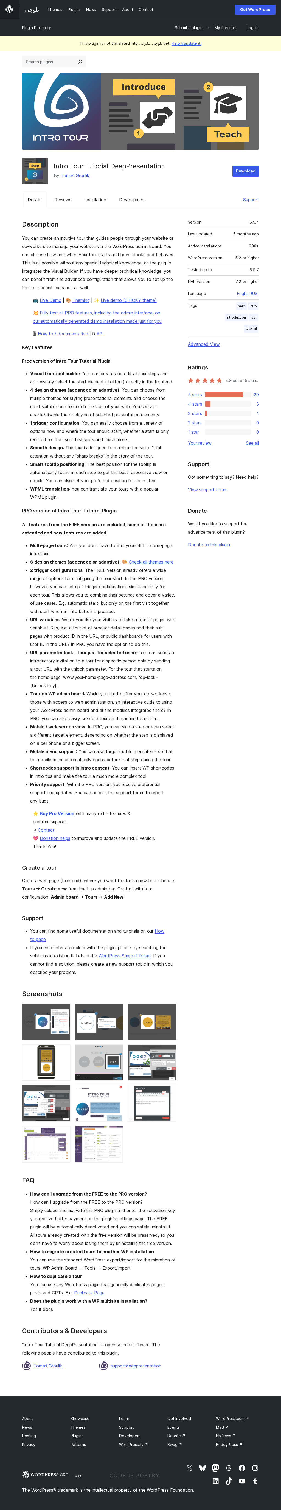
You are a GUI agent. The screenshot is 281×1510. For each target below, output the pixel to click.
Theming (81, 300)
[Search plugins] (80, 61)
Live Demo (50, 300)
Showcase (80, 1418)
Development (132, 199)
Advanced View (204, 344)
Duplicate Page (89, 1293)
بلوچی (79, 1475)
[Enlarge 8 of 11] (116, 1092)
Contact (46, 830)
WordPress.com (232, 1418)
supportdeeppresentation (136, 1366)
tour (253, 317)
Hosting (29, 1435)
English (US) (248, 293)
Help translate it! (186, 43)
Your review (200, 443)
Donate (176, 1435)
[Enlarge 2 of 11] (116, 1011)
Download (245, 171)
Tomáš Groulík (75, 175)
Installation (95, 199)
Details (34, 199)
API (100, 333)
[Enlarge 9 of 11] (169, 1092)
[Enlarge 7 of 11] (63, 1092)
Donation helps (55, 838)
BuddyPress (229, 1444)
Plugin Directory (36, 27)
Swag (174, 1444)
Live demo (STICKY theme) (129, 300)
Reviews (62, 199)
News (27, 1427)
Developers (129, 1435)
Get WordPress (255, 9)
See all (252, 443)
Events (173, 1427)
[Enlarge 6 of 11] (169, 1052)
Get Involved (179, 1418)
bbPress (226, 1435)
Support (251, 199)
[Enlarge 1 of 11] (63, 1011)
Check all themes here (151, 562)
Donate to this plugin (209, 544)
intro (253, 306)
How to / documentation (63, 333)
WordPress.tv (133, 1444)
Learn (124, 1418)
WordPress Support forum (125, 956)
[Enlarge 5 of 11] (116, 1052)
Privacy (28, 1444)
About (27, 1418)
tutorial (251, 328)
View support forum (207, 489)
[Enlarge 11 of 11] (116, 1133)
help (241, 306)
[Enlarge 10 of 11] (63, 1133)
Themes (78, 1427)
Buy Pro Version (57, 813)
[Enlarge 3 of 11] (169, 1011)
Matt (222, 1427)
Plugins (77, 1435)
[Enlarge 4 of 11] (63, 1052)
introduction (236, 317)
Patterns (78, 1444)
